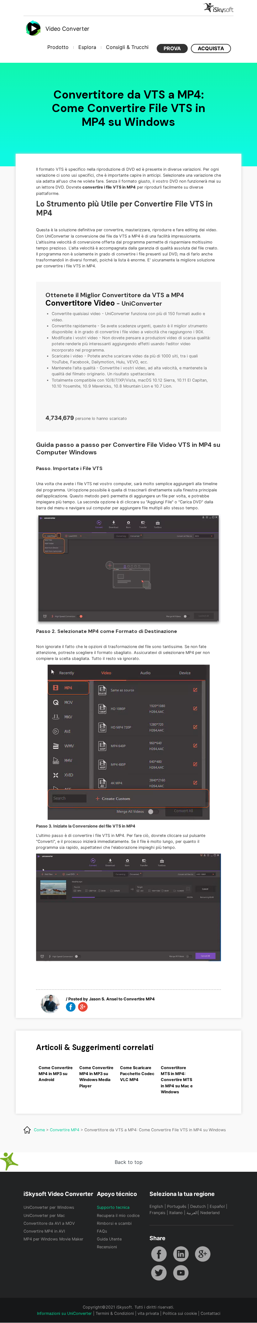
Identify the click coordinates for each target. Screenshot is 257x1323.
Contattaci (210, 1313)
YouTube (180, 1272)
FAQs (102, 1231)
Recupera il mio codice (118, 1215)
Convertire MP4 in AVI (44, 1231)
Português (176, 1206)
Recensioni (107, 1247)
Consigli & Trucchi (127, 47)
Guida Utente (109, 1239)
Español (217, 1206)
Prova (172, 48)
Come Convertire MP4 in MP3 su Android (56, 1073)
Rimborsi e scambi (114, 1223)
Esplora (87, 47)
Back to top (129, 1162)
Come (39, 1129)
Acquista (211, 48)
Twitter (158, 1272)
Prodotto (58, 47)
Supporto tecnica (113, 1207)
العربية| (193, 1212)
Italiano (176, 1212)
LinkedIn (180, 1254)
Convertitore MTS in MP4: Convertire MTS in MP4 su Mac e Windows (177, 1079)
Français (157, 1212)
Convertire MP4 (139, 999)
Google (202, 1254)
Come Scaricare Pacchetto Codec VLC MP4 (137, 1073)
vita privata (148, 1313)
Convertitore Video (80, 303)
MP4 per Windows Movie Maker (53, 1239)
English (156, 1206)
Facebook (158, 1254)
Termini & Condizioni (115, 1313)
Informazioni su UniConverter (64, 1313)
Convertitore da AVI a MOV (49, 1223)
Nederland (210, 1212)
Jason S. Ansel (103, 999)
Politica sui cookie (180, 1313)
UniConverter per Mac (44, 1215)
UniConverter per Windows (49, 1207)
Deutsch (198, 1206)
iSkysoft (217, 8)
